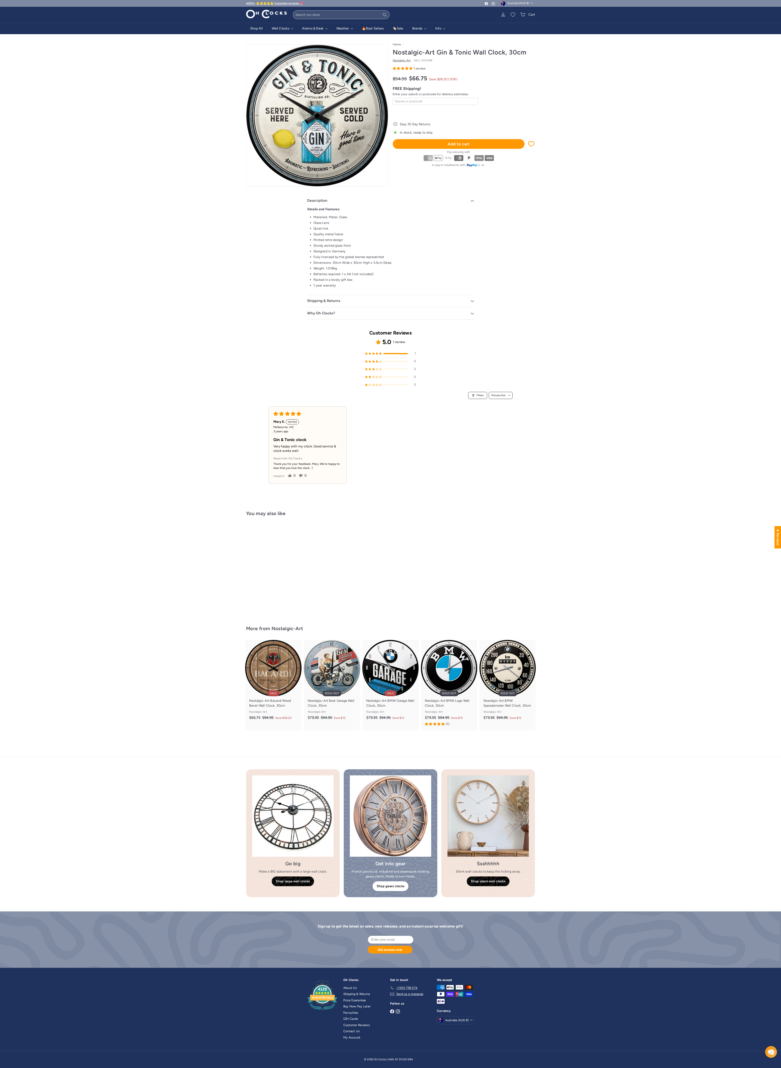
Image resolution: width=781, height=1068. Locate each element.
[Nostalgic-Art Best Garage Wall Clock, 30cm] (332, 682)
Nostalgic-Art (287, 628)
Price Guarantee (354, 1000)
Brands (417, 28)
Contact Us (351, 1031)
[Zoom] (317, 115)
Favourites (350, 1013)
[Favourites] (513, 14)
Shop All (256, 28)
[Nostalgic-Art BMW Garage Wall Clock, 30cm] (390, 682)
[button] (403, 68)
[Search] (384, 14)
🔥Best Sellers (373, 28)
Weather (343, 28)
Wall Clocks (281, 28)
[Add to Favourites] (531, 144)
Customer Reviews (356, 1025)
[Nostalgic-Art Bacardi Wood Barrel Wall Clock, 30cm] (273, 682)
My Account (351, 1037)
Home (397, 44)
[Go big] (293, 816)
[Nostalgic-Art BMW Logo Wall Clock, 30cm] (449, 685)
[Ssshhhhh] (488, 816)
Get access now (390, 949)
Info (438, 28)
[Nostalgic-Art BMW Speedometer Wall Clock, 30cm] (507, 682)
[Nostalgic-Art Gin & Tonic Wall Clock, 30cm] (268, 568)
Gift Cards (350, 1019)
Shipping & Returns (356, 994)
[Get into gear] (390, 816)
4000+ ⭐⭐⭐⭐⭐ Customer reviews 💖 (274, 3)
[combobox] (341, 14)
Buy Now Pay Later (357, 1006)
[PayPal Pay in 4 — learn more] (473, 165)
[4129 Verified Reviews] (322, 1011)
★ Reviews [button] (778, 537)
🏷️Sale (398, 28)
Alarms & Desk (313, 28)
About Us (350, 988)
